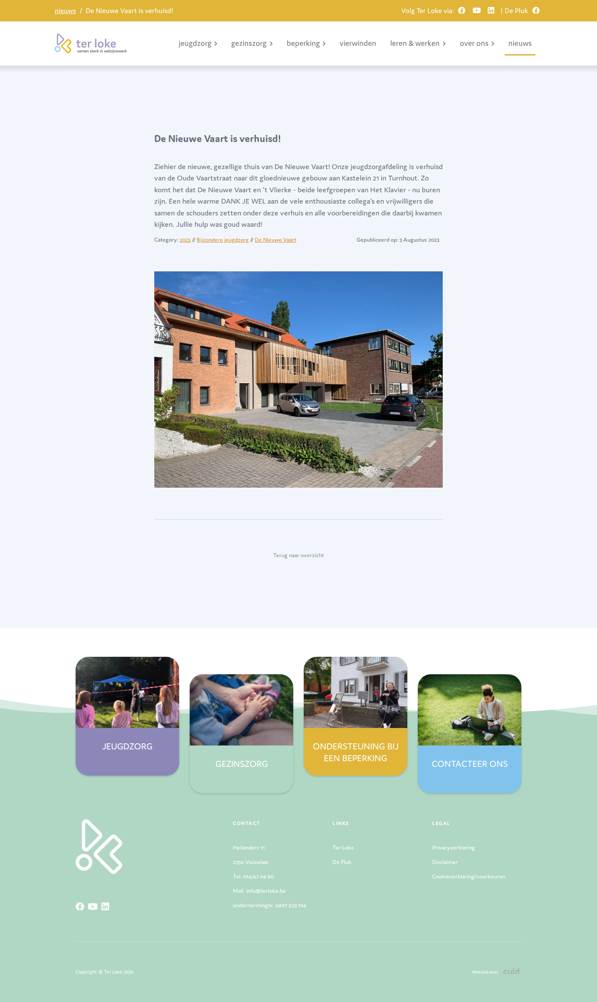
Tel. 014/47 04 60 (253, 876)
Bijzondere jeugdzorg (223, 239)
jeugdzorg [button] (195, 43)
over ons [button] (474, 43)
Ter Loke (343, 847)
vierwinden (358, 43)
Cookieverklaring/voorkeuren (468, 876)
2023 (185, 239)
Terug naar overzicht (298, 555)
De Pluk (342, 862)
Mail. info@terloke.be (259, 891)
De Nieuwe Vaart (275, 239)
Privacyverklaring (453, 847)
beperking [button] (303, 43)
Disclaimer (445, 862)
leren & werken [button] (415, 43)
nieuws (65, 10)
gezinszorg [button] (249, 43)
